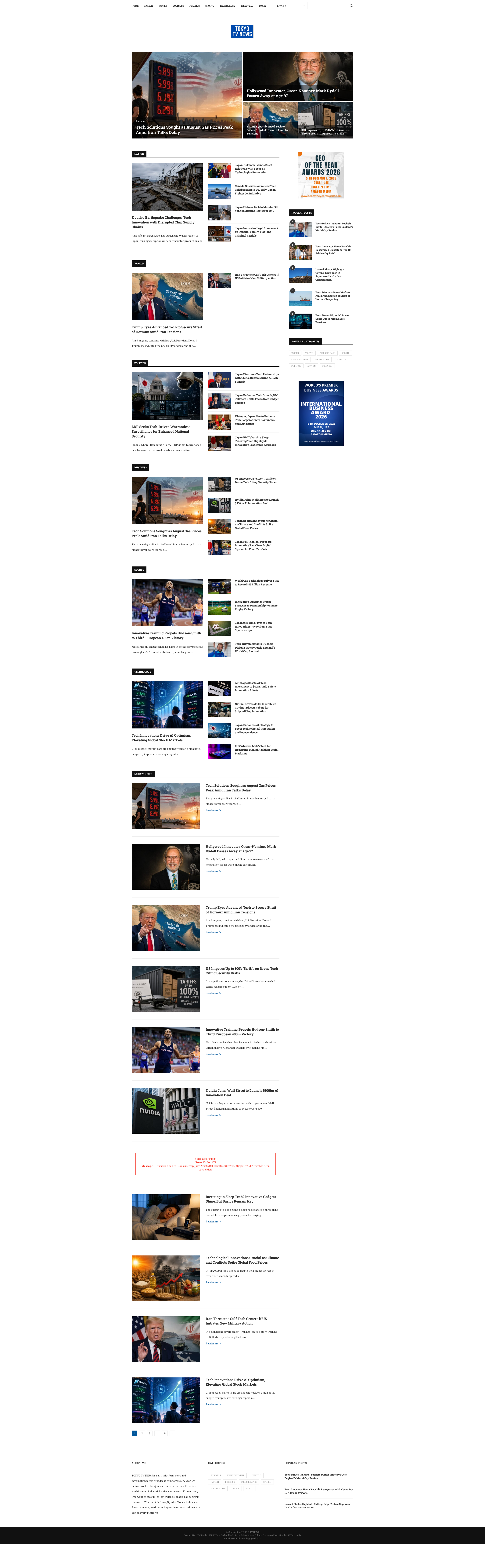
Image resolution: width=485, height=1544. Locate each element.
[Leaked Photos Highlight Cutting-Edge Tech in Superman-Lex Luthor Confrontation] (300, 275)
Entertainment (299, 359)
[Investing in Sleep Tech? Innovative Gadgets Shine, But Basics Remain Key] (166, 1217)
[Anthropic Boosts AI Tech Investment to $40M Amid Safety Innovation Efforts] (219, 688)
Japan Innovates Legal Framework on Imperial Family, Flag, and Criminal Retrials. (256, 231)
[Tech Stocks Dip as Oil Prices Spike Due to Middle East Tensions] (300, 321)
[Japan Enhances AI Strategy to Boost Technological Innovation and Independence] (219, 730)
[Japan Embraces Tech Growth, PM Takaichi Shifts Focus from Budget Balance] (219, 401)
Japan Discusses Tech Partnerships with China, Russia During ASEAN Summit (257, 377)
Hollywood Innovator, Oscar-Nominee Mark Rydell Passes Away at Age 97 (241, 848)
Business (178, 5)
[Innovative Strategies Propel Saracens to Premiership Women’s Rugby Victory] (219, 607)
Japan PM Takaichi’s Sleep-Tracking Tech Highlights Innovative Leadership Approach (255, 441)
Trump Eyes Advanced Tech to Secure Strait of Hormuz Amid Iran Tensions (268, 130)
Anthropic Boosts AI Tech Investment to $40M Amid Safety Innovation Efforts (255, 686)
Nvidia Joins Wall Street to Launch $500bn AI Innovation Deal (257, 501)
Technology (227, 5)
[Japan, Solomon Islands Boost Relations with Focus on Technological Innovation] (219, 170)
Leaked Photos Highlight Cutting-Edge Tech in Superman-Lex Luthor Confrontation (329, 275)
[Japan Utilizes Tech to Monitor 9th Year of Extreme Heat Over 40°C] (219, 212)
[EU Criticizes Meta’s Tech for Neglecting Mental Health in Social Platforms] (219, 751)
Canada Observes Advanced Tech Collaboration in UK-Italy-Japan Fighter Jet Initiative (255, 189)
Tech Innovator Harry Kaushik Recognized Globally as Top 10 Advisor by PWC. (333, 250)
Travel (309, 353)
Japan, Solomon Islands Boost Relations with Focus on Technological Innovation (253, 168)
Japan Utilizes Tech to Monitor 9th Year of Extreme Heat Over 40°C (256, 209)
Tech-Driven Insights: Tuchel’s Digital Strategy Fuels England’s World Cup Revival (255, 647)
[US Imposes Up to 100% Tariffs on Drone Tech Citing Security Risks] (325, 120)
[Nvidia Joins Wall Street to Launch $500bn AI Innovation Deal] (219, 505)
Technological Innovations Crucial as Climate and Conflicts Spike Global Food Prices (256, 524)
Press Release (327, 353)
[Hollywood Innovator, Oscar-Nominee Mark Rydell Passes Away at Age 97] (298, 76)
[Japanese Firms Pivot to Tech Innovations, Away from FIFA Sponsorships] (219, 628)
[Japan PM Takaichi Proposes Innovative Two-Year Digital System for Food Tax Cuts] (219, 547)
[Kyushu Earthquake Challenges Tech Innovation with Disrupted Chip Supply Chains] (167, 187)
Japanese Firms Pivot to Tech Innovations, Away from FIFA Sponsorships (253, 626)
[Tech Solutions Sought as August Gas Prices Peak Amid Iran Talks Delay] (187, 95)
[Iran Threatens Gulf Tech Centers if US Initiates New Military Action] (219, 280)
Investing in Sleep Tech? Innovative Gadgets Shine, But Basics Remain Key (241, 1198)
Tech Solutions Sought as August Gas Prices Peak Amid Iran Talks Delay (184, 129)
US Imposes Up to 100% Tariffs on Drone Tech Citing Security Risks (323, 131)
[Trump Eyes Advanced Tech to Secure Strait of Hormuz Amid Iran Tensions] (270, 120)
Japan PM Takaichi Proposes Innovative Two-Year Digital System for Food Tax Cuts (253, 545)
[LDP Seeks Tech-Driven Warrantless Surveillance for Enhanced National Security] (167, 396)
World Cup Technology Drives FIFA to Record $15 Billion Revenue (257, 582)
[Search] (351, 5)
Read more (212, 810)
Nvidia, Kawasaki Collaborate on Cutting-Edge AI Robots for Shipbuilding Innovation (255, 707)
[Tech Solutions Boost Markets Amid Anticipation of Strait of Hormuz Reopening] (300, 298)
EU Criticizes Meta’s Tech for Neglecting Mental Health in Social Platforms (256, 749)
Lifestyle (247, 5)
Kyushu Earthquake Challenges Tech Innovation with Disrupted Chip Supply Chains (163, 222)
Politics (194, 5)
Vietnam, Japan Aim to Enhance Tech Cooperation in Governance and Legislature (255, 420)
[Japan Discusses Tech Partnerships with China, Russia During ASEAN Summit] (219, 380)
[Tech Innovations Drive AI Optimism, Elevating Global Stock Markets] (167, 704)
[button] (138, 95)
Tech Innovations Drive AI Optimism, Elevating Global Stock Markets (161, 737)
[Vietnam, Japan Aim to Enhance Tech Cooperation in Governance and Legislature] (219, 422)
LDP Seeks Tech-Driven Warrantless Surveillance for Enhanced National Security (161, 431)
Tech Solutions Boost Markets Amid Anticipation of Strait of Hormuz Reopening (332, 296)
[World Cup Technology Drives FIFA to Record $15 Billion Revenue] (219, 586)
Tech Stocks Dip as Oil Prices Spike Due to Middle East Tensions (332, 319)
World (163, 5)
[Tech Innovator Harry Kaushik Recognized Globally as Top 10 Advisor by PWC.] (300, 252)
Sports (209, 5)
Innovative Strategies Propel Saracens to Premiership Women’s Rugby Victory (256, 605)
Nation (148, 5)
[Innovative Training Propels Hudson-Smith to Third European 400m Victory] (167, 602)
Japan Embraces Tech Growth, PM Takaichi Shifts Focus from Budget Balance (256, 398)
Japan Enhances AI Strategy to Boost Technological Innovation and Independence (255, 728)
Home (135, 5)
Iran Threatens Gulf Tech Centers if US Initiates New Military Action (256, 276)
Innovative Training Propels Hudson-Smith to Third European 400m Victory (166, 635)
